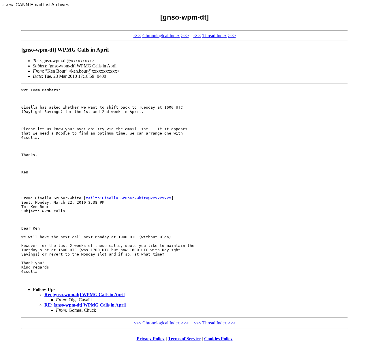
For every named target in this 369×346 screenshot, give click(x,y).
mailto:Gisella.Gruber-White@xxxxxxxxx (128, 198)
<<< (137, 35)
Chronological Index (161, 35)
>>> (185, 35)
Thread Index (214, 35)
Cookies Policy (218, 338)
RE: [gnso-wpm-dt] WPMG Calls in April (85, 304)
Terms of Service (184, 338)
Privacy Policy (151, 338)
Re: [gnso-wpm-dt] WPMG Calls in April (84, 294)
